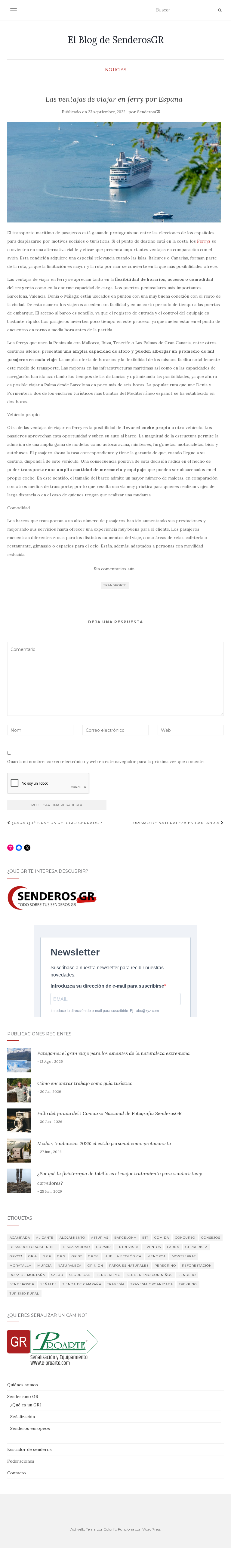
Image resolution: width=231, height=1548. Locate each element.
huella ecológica (123, 1256)
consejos (210, 1238)
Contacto (16, 1473)
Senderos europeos (30, 1428)
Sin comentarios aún (114, 569)
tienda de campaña (82, 1284)
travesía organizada (152, 1284)
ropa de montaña (27, 1275)
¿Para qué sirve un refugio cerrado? (56, 822)
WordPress (151, 1529)
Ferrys (204, 241)
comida (161, 1238)
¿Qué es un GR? (26, 1405)
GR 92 (77, 1256)
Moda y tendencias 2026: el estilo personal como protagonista (104, 1143)
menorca (156, 1256)
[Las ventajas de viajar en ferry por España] (114, 172)
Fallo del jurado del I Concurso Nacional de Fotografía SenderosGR (109, 1113)
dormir (103, 1247)
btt (145, 1238)
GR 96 (93, 1256)
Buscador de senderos (29, 1449)
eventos (152, 1247)
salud (57, 1275)
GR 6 (47, 1256)
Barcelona (125, 1238)
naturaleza (70, 1266)
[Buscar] (220, 10)
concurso (185, 1238)
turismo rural (24, 1293)
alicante (45, 1238)
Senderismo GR (22, 1396)
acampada (20, 1238)
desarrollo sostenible (33, 1247)
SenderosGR (148, 112)
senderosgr (22, 1284)
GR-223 (16, 1256)
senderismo (109, 1275)
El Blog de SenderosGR (116, 39)
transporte (115, 585)
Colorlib (110, 1529)
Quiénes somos (22, 1384)
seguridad (80, 1275)
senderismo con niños (149, 1275)
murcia (44, 1266)
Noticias (115, 69)
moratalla (20, 1266)
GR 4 (32, 1256)
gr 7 (61, 1256)
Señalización (22, 1416)
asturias (99, 1238)
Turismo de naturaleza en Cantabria (176, 822)
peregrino (165, 1266)
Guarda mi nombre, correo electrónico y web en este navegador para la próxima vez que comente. (106, 761)
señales (48, 1284)
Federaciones (20, 1461)
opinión (95, 1266)
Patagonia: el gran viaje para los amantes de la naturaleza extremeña (113, 1053)
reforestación (197, 1266)
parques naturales (129, 1266)
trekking (188, 1284)
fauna (173, 1247)
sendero (187, 1275)
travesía (116, 1284)
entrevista (127, 1247)
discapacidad (76, 1247)
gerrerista (196, 1247)
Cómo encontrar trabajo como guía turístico (84, 1083)
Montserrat (184, 1256)
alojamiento (72, 1238)
